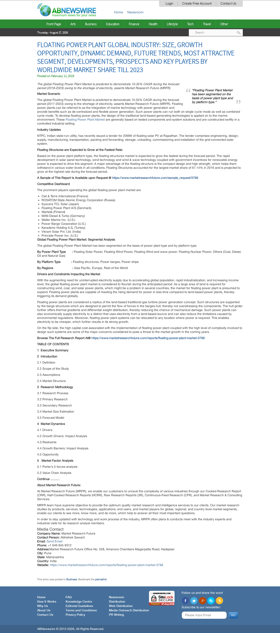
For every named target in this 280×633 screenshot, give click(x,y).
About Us (43, 610)
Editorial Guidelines (79, 606)
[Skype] (211, 601)
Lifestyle (172, 24)
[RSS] (219, 601)
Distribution (117, 601)
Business (91, 24)
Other (224, 24)
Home (118, 12)
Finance (134, 24)
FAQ (69, 597)
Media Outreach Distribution (129, 610)
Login (169, 3)
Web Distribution (121, 606)
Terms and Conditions (81, 610)
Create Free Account (197, 3)
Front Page (53, 24)
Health (153, 24)
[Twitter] (194, 601)
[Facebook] (185, 601)
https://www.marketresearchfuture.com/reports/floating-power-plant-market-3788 (106, 565)
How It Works (46, 601)
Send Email (54, 541)
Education (112, 24)
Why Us (42, 606)
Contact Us (228, 3)
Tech (190, 24)
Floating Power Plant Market (85, 119)
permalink (101, 579)
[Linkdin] (202, 601)
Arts (73, 24)
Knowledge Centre (79, 601)
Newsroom (135, 12)
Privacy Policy (75, 614)
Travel (207, 24)
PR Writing (116, 614)
